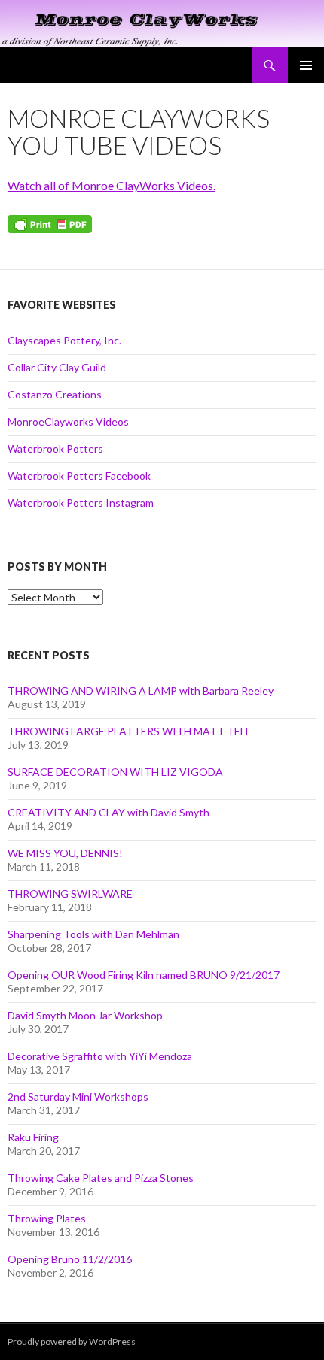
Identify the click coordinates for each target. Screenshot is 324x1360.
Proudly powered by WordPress (72, 1341)
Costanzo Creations (55, 394)
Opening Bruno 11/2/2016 (70, 1258)
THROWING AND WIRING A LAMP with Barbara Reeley (141, 690)
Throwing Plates (47, 1218)
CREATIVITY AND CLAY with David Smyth (108, 812)
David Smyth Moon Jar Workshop (85, 1015)
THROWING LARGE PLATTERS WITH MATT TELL (129, 731)
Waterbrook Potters (55, 448)
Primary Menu (306, 65)
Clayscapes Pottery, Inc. (64, 340)
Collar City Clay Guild (57, 367)
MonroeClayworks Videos (68, 421)
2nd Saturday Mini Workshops (78, 1096)
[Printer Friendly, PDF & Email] (50, 222)
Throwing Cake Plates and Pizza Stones (101, 1177)
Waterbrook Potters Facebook (79, 475)
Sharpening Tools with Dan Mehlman (93, 934)
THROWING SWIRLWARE (70, 893)
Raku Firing (33, 1137)
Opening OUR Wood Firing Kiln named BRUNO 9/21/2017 (144, 974)
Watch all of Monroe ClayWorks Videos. (111, 185)
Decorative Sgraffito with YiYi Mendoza (100, 1056)
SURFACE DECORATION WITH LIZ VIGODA (115, 771)
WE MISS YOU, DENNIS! (65, 853)
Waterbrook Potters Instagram (81, 502)
